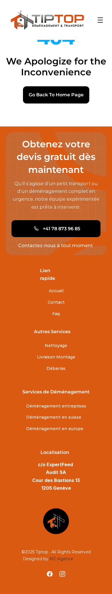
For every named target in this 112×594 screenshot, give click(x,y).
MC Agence (61, 558)
